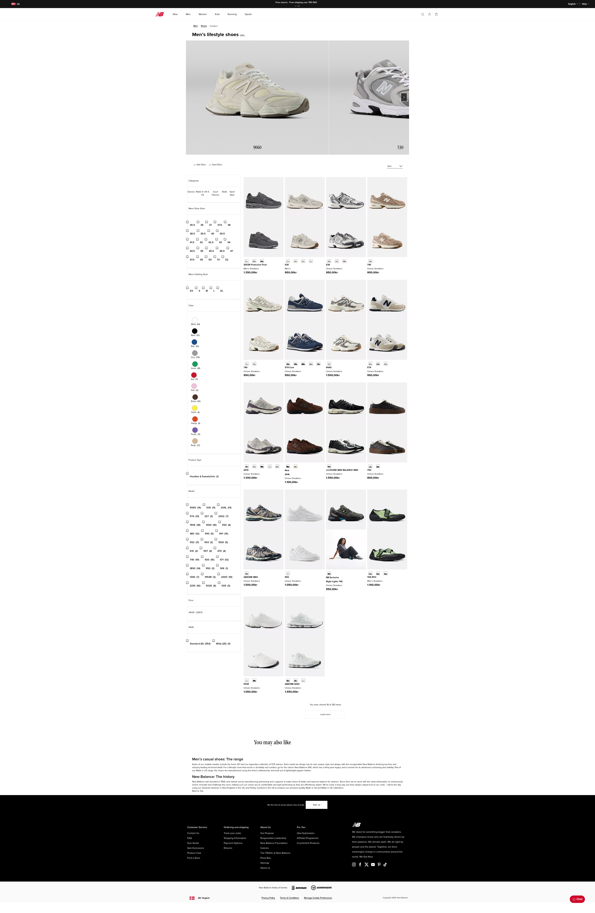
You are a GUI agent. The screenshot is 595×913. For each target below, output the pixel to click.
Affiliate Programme (307, 838)
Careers (264, 848)
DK (204, 898)
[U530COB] (336, 261)
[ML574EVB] (295, 363)
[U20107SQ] (277, 466)
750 (369, 470)
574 (369, 367)
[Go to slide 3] (299, 6)
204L (287, 474)
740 (369, 264)
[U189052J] (246, 573)
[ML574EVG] (310, 363)
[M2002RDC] (246, 261)
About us (265, 867)
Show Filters (217, 164)
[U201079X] (269, 466)
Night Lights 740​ (334, 581)
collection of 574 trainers (271, 764)
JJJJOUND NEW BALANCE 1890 (342, 470)
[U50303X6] (246, 680)
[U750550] (378, 466)
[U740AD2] (246, 363)
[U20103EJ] (246, 466)
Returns (228, 848)
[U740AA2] (254, 363)
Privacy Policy (268, 898)
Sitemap (264, 862)
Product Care (194, 853)
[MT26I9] (370, 573)
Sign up (316, 804)
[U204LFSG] (288, 466)
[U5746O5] (385, 363)
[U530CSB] (310, 261)
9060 (329, 367)
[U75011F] (370, 466)
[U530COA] (344, 261)
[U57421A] (378, 363)
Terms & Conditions (289, 898)
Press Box (265, 858)
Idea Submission (306, 833)
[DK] (11, 4)
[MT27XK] (385, 573)
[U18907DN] (329, 466)
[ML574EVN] (318, 363)
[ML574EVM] (288, 363)
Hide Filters (201, 164)
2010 (246, 470)
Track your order (232, 833)
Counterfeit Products (308, 843)
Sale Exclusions (195, 848)
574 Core (289, 367)
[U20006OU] (295, 680)
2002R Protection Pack (255, 264)
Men (195, 26)
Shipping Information (235, 838)
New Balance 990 (303, 767)
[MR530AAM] (288, 261)
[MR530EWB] (303, 261)
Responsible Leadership (273, 838)
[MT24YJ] (378, 573)
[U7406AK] (329, 573)
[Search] (422, 14)
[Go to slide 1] (296, 6)
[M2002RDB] (261, 261)
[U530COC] (329, 261)
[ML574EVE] (303, 363)
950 (287, 577)
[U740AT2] (370, 261)
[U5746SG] (370, 363)
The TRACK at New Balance (275, 853)
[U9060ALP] (329, 363)
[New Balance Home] (161, 14)
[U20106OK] (254, 466)
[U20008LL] (288, 680)
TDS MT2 (371, 577)
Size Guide (193, 843)
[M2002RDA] (254, 261)
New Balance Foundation (274, 843)
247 (238, 764)
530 (287, 264)
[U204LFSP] (295, 466)
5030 (246, 684)
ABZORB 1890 (251, 577)
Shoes (204, 26)
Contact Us (193, 833)
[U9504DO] (288, 573)
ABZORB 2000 (292, 684)
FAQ (189, 838)
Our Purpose (267, 833)
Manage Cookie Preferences (318, 898)
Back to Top (197, 791)
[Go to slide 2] (297, 6)
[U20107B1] (261, 466)
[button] (429, 14)
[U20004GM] (303, 680)
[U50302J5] (254, 680)
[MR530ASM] (295, 261)
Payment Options (233, 843)
